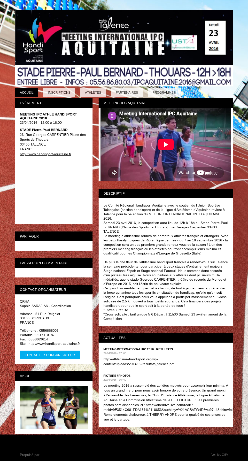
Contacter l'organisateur (50, 355)
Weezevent (49, 455)
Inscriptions (59, 92)
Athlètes (93, 92)
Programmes (164, 92)
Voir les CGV (219, 454)
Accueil (26, 92)
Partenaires (127, 92)
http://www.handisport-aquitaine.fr (45, 154)
